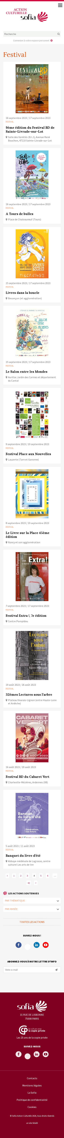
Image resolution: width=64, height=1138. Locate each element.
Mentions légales (32, 1085)
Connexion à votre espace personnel (31, 40)
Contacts (32, 1078)
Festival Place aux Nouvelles (28, 454)
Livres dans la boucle (22, 293)
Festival (10, 121)
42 (29, 883)
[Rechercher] (55, 34)
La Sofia (32, 1092)
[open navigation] (60, 5)
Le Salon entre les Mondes (26, 372)
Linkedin (37, 945)
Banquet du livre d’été (23, 856)
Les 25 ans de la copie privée (32, 1037)
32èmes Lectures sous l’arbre (29, 694)
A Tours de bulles (19, 214)
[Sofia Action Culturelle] (26, 22)
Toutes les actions (32, 922)
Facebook (18, 945)
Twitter (28, 947)
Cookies (32, 1107)
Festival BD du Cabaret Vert (27, 777)
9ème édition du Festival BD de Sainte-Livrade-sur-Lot (30, 129)
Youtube (46, 945)
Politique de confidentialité (32, 1099)
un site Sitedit (32, 1123)
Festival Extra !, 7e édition (26, 616)
